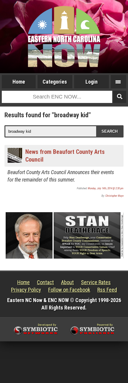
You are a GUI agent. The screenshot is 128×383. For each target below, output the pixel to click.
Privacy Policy (26, 290)
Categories (55, 82)
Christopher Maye (114, 195)
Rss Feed (107, 290)
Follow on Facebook (69, 290)
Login (91, 82)
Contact (45, 282)
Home (19, 82)
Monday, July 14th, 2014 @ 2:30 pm (106, 188)
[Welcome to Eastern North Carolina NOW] (64, 36)
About (67, 282)
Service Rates (96, 282)
